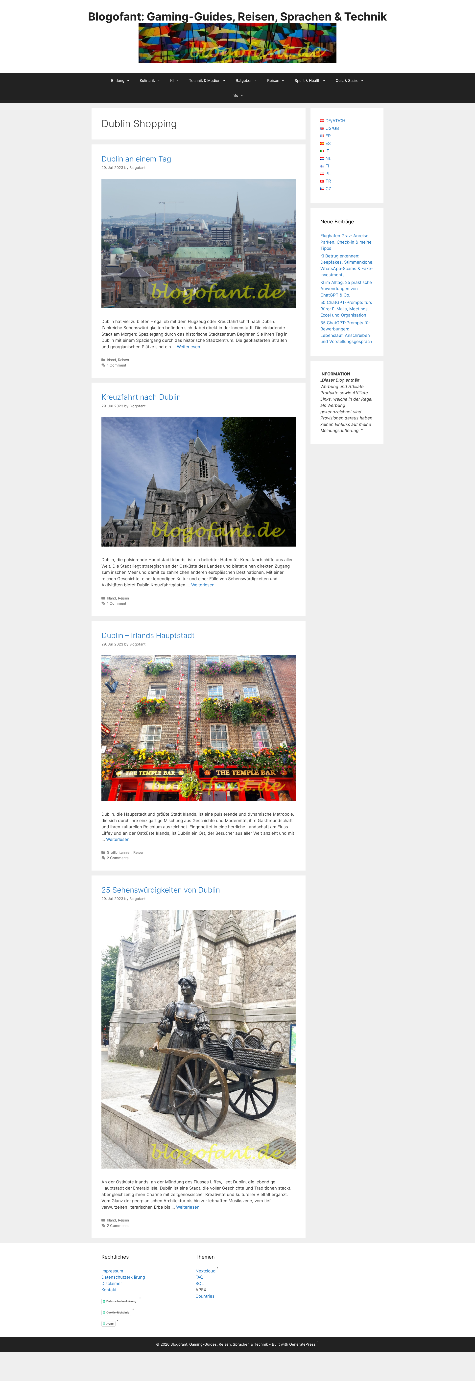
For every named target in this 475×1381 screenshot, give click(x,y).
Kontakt (109, 1289)
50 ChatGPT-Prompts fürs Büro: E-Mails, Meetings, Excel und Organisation (346, 309)
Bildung (117, 80)
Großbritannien (119, 852)
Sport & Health (307, 80)
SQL (199, 1283)
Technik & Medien (204, 80)
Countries (204, 1296)
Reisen (273, 80)
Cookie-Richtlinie (117, 1312)
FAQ (199, 1277)
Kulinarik (147, 80)
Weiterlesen (188, 346)
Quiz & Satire (347, 80)
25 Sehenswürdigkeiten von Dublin (160, 889)
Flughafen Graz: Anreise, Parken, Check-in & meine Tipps (346, 242)
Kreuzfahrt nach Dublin (141, 396)
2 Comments (118, 858)
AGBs (110, 1323)
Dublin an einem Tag (136, 158)
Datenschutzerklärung (123, 1277)
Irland (111, 360)
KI (172, 80)
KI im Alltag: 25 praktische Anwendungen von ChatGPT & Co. (346, 289)
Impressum (112, 1270)
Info (235, 95)
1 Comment (116, 365)
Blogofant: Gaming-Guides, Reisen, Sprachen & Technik (237, 16)
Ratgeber (244, 80)
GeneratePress (302, 1344)
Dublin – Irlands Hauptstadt (148, 635)
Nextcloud (205, 1270)
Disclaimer (111, 1283)
